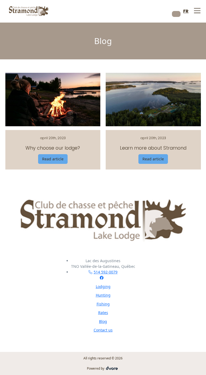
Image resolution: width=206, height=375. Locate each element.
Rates (103, 312)
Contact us (103, 330)
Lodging (103, 286)
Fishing (103, 304)
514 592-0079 (105, 272)
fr (186, 11)
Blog (103, 321)
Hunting (103, 295)
